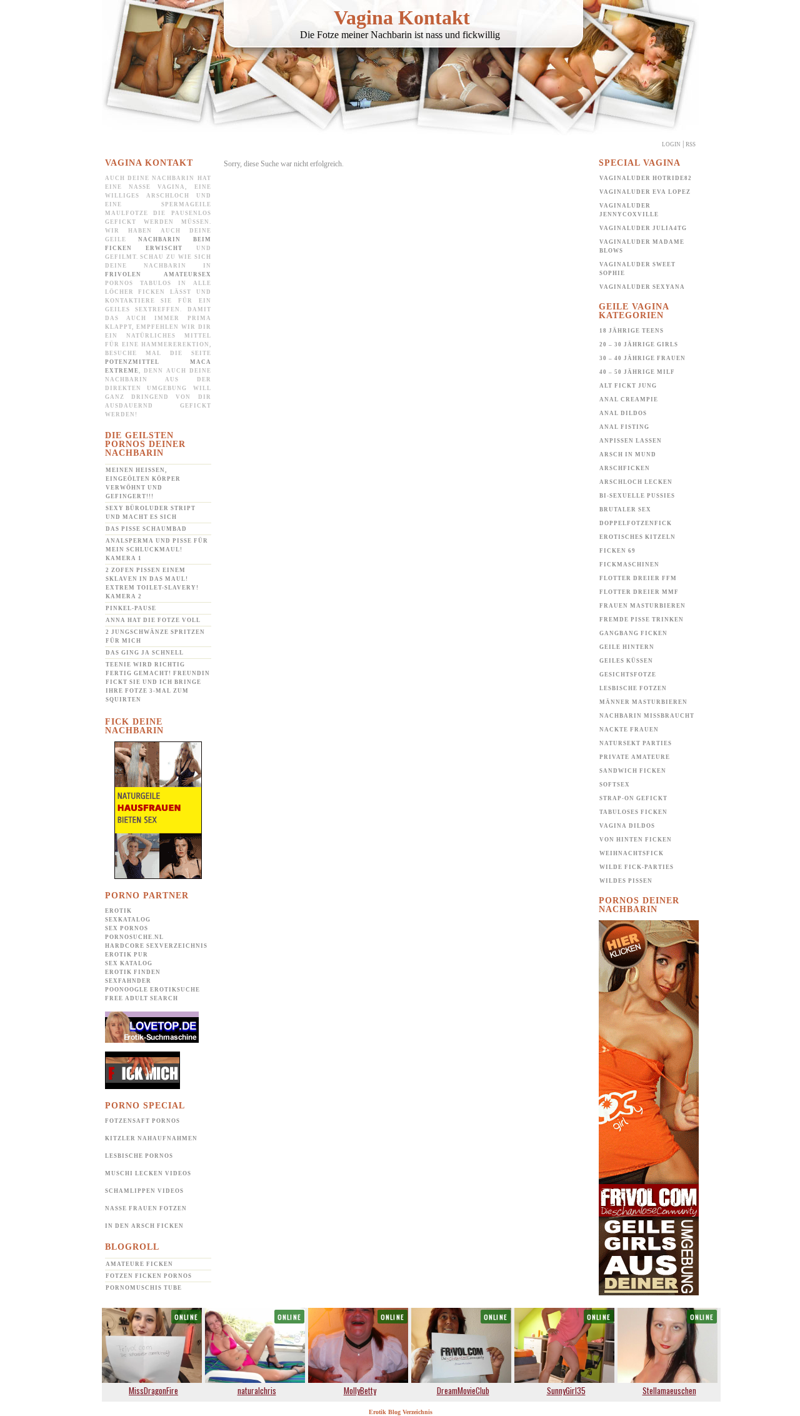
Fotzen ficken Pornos (149, 1276)
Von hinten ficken (635, 839)
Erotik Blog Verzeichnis (400, 1411)
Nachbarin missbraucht (646, 716)
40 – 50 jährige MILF (637, 372)
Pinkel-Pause (131, 608)
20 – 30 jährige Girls (638, 344)
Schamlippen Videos (144, 1191)
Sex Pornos (126, 928)
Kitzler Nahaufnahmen (151, 1138)
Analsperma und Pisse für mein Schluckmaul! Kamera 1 (157, 549)
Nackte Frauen (629, 729)
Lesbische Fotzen (633, 688)
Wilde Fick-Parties (636, 867)
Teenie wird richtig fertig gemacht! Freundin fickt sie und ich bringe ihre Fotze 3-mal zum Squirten (158, 682)
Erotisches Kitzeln (637, 537)
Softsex (614, 784)
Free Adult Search (141, 998)
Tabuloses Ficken (633, 812)
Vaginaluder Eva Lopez (645, 192)
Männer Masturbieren (643, 702)
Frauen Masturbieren (642, 606)
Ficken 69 (617, 551)
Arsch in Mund (627, 454)
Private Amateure (634, 757)
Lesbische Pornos (139, 1156)
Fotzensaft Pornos (142, 1121)
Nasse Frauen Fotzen (146, 1208)
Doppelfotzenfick (635, 523)
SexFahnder (128, 981)
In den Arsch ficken (144, 1226)
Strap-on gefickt (633, 798)
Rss (691, 144)
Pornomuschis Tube (144, 1288)
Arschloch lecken (635, 482)
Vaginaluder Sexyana (642, 287)
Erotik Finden (133, 972)
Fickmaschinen (629, 564)
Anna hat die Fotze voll (153, 620)
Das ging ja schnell (145, 653)
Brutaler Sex (625, 509)
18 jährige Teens (631, 331)
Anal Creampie (628, 399)
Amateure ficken (139, 1264)
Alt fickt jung (628, 386)
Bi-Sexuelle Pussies (637, 496)
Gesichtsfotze (627, 674)
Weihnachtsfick (631, 853)
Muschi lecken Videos (148, 1173)
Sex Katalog (128, 963)
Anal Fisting (624, 427)
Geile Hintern (626, 647)
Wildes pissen (625, 881)
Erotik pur (126, 955)
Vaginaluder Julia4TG (643, 228)
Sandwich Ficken (632, 771)
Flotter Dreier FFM (638, 578)
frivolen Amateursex (158, 274)
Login (671, 144)
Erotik (118, 911)
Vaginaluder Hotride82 (645, 178)
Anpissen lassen (630, 441)
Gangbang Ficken (633, 633)
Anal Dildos (623, 413)
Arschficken (624, 468)
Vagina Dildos (627, 826)
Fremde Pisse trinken (641, 619)
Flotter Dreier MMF (639, 592)
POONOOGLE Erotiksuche (152, 990)
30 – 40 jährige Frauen (642, 358)
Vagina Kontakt (402, 17)
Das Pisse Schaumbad (146, 529)
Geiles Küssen (626, 661)
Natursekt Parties (635, 743)
